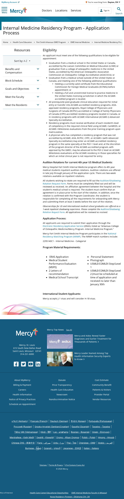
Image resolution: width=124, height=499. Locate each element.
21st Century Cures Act (75, 465)
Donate (62, 380)
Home (5, 42)
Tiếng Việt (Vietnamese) (26, 432)
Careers (22, 389)
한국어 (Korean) (78, 421)
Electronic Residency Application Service (63, 226)
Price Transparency (62, 384)
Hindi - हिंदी (46, 432)
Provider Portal (101, 394)
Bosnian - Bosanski (80, 432)
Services (76, 10)
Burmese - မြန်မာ (33, 448)
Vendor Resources (102, 399)
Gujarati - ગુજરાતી (52, 448)
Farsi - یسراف (44, 443)
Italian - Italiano (91, 448)
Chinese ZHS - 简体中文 (23, 443)
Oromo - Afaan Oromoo (67, 437)
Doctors (47, 10)
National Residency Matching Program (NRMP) (79, 235)
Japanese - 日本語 (72, 448)
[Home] (18, 10)
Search (119, 13)
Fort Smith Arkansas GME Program (51, 42)
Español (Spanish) (80, 426)
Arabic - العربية (105, 443)
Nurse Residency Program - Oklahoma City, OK (70, 497)
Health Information (22, 394)
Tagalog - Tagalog (101, 426)
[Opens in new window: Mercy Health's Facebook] (16, 364)
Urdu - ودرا (58, 443)
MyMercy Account (9, 2)
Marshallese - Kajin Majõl (22, 437)
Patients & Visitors (102, 389)
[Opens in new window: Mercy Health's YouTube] (30, 364)
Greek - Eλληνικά (100, 432)
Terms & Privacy (56, 465)
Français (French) (39, 421)
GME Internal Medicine (80, 42)
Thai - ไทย (71, 443)
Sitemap (43, 465)
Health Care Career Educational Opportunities (49, 493)
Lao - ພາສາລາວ (60, 432)
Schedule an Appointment (22, 404)
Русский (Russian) (23, 426)
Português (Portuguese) (100, 421)
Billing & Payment (22, 384)
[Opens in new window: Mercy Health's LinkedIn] (38, 364)
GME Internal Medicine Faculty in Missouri (89, 493)
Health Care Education (22, 42)
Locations (61, 10)
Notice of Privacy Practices (22, 399)
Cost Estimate (102, 380)
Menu (4, 12)
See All (69, 330)
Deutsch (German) (59, 421)
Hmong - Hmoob (106, 437)
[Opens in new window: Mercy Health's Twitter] (23, 364)
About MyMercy (22, 380)
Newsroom (62, 394)
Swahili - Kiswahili (45, 437)
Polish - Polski (88, 437)
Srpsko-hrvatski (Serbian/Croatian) (52, 426)
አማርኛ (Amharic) (20, 421)
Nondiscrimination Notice (62, 399)
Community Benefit (101, 384)
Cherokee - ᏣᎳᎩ (87, 443)
